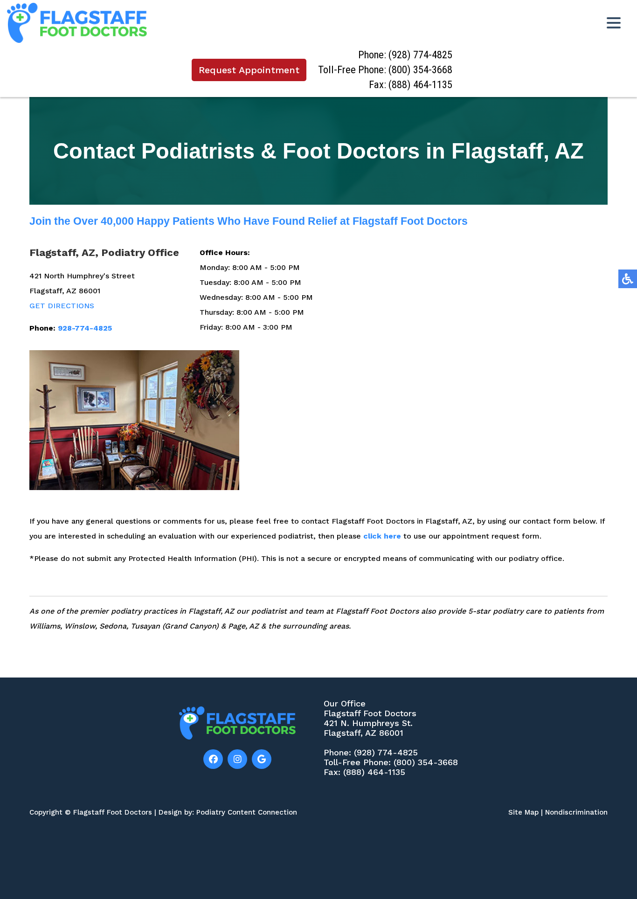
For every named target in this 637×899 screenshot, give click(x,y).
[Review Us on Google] (261, 759)
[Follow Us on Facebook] (213, 759)
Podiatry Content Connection (246, 812)
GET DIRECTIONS (61, 305)
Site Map (523, 812)
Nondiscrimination (576, 812)
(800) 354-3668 (420, 69)
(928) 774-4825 (420, 54)
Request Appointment (249, 70)
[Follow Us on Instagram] (237, 759)
